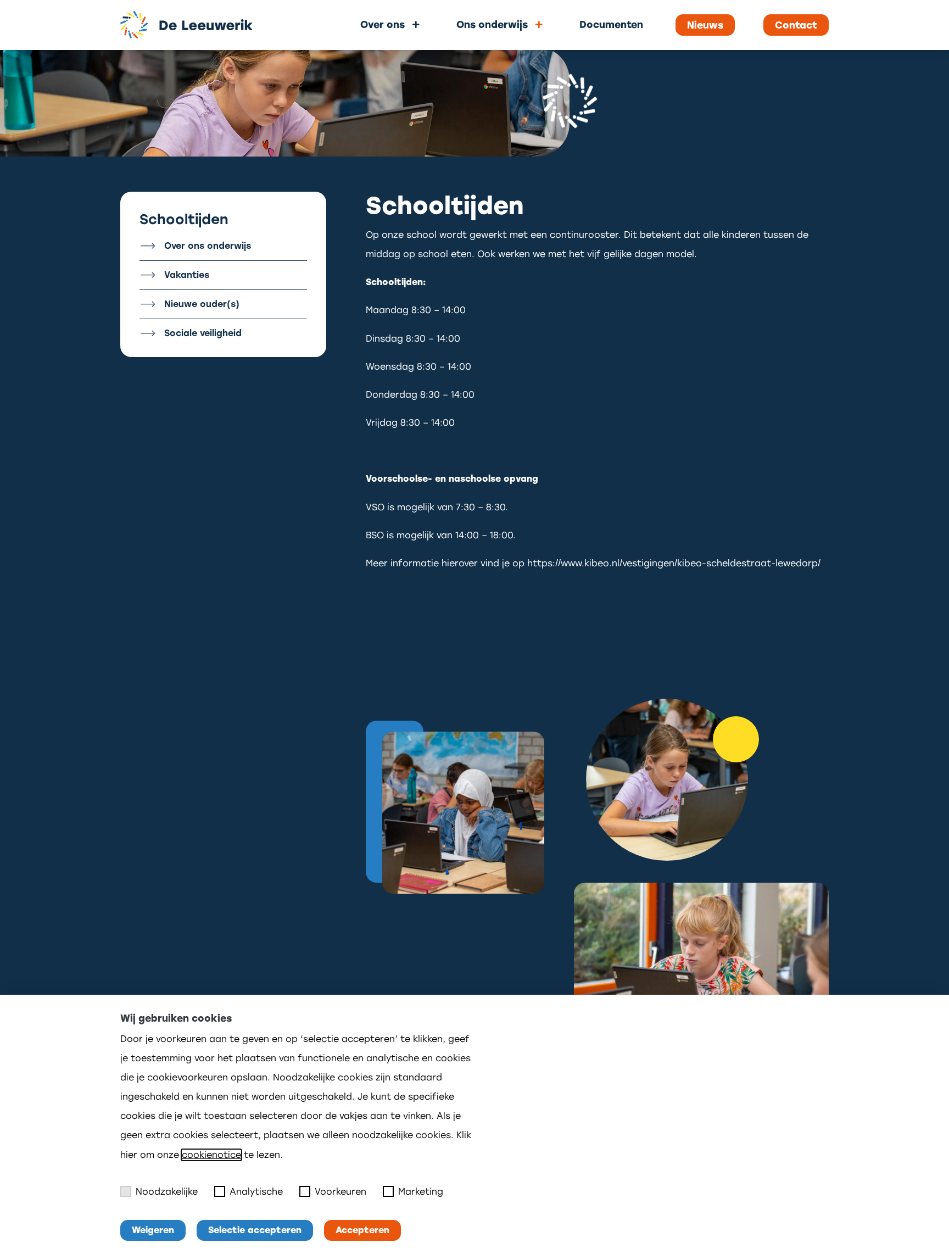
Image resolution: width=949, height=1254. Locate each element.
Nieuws (705, 25)
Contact (796, 25)
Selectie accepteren (255, 1230)
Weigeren (153, 1230)
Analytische (256, 1191)
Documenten (611, 24)
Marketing (420, 1191)
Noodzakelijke (167, 1191)
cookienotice (211, 1155)
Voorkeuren (340, 1191)
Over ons (382, 24)
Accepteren (362, 1230)
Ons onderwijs (492, 24)
